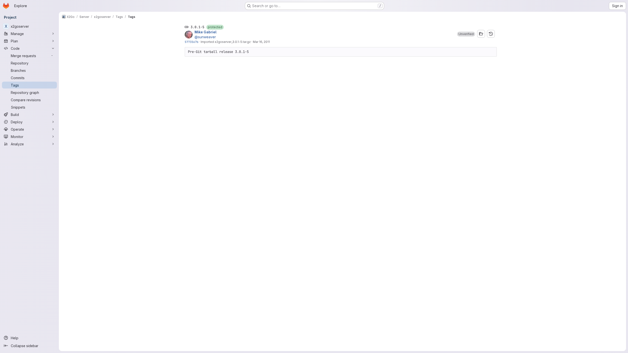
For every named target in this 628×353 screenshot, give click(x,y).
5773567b (191, 42)
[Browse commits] (491, 34)
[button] (466, 34)
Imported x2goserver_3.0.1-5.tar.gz (226, 42)
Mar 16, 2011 (261, 42)
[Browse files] (481, 34)
